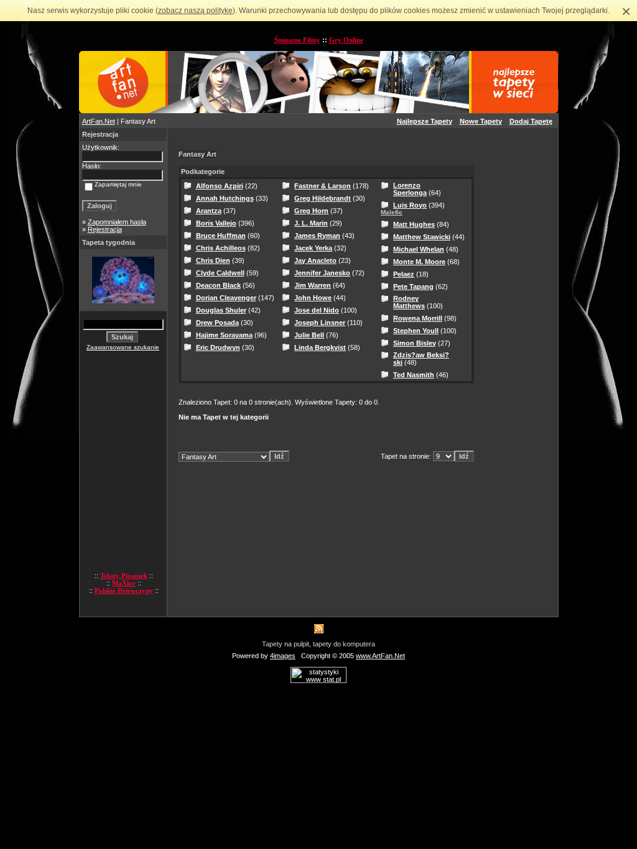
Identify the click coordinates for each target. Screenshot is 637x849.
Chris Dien (213, 260)
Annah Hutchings (225, 198)
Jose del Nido (316, 310)
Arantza (208, 210)
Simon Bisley (414, 343)
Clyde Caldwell (220, 273)
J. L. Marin (311, 223)
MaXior (124, 583)
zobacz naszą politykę (195, 10)
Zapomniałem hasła (117, 222)
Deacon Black (218, 285)
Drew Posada (217, 322)
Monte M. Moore (419, 261)
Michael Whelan (418, 249)
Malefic (391, 212)
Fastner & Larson (322, 186)
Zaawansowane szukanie (122, 347)
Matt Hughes (414, 224)
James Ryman (317, 235)
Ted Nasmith (413, 375)
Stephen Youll (416, 330)
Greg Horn (311, 210)
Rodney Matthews (409, 302)
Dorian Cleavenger (226, 297)
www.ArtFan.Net (380, 655)
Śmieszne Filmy (297, 40)
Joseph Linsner (319, 322)
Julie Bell (309, 335)
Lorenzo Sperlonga (410, 188)
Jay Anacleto (315, 260)
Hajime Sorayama (224, 335)
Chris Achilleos (221, 248)
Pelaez (403, 274)
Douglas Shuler (221, 310)
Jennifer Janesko (322, 273)
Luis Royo (410, 205)
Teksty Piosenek (123, 575)
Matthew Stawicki (421, 237)
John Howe (313, 297)
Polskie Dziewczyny (124, 590)
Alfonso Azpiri (219, 186)
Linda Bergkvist (320, 347)
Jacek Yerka (313, 248)
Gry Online (346, 40)
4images (282, 655)
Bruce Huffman (221, 235)
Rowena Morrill (417, 318)
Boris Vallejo (216, 223)
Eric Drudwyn (218, 347)
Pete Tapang (413, 286)
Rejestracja (105, 229)
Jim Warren (312, 285)
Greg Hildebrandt (322, 198)
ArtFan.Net (98, 121)
